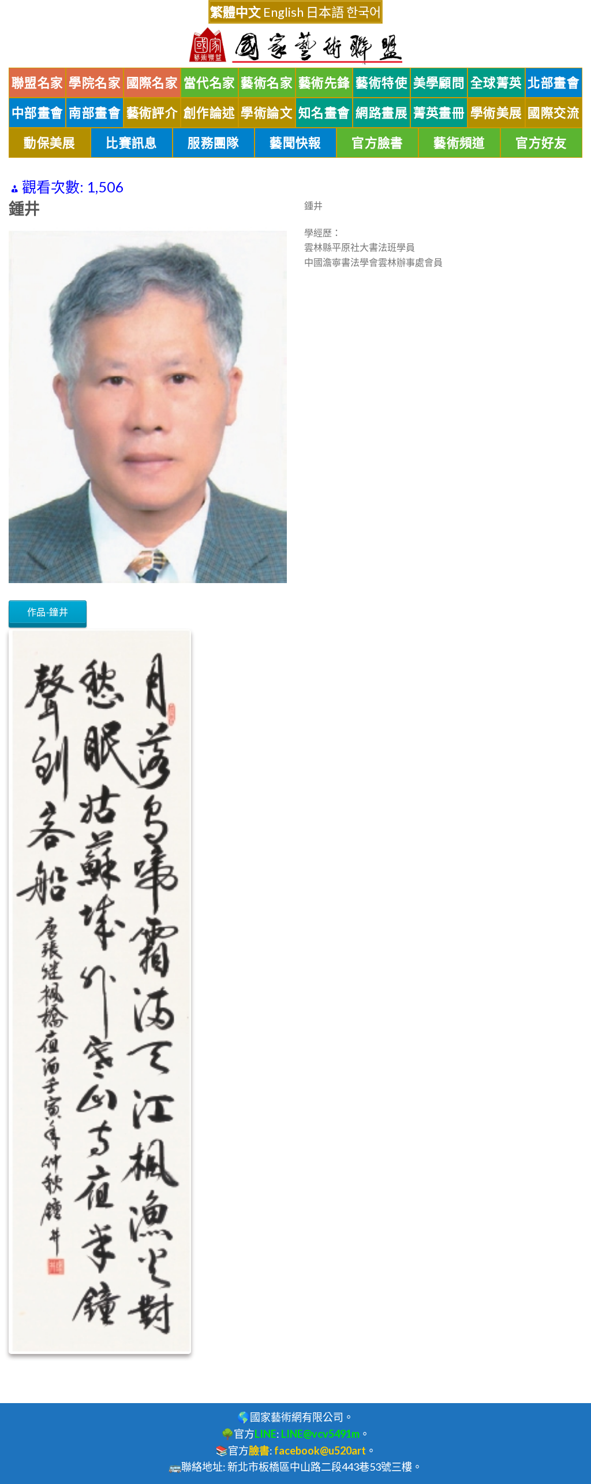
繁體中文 (235, 12)
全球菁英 (496, 82)
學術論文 (267, 112)
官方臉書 (377, 142)
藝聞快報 (295, 142)
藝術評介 (152, 112)
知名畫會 (324, 112)
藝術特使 (381, 82)
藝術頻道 (459, 142)
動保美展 (50, 142)
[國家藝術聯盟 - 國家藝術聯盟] (295, 46)
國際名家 (152, 82)
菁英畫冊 (439, 112)
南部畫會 (95, 112)
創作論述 (209, 112)
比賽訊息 (132, 142)
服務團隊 (214, 142)
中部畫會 (37, 112)
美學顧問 (439, 82)
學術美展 (496, 112)
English (283, 12)
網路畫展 (381, 112)
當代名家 (209, 82)
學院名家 (95, 82)
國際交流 (553, 112)
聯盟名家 (37, 82)
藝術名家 (267, 82)
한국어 (363, 12)
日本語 (325, 12)
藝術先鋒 (324, 82)
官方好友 (541, 142)
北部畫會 (553, 82)
